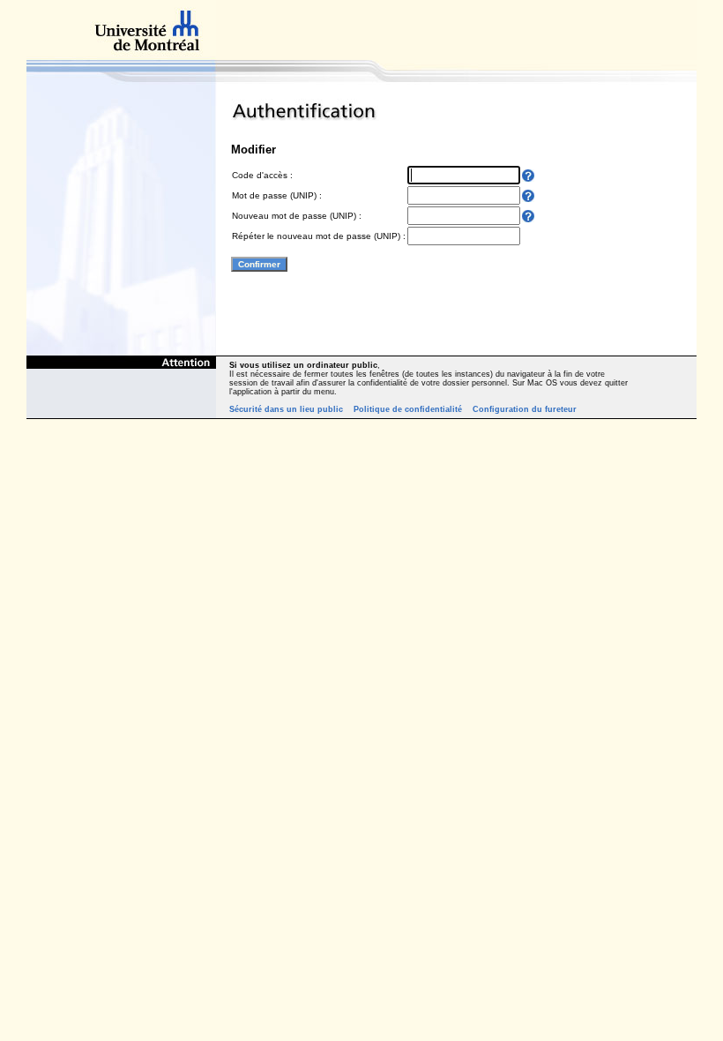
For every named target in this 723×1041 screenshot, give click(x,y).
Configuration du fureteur (525, 409)
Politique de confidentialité (408, 409)
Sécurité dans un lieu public (286, 409)
